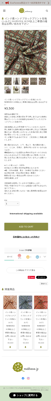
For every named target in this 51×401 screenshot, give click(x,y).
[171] (19, 255)
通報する (44, 283)
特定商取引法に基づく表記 (39, 390)
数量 (5, 200)
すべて (9, 257)
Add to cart (26, 226)
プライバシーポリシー (40, 388)
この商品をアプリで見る (25, 270)
